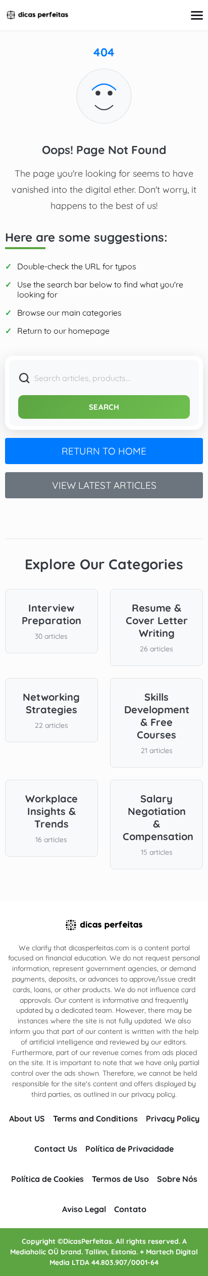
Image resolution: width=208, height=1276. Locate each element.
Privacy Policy (172, 1118)
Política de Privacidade (129, 1149)
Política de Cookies (47, 1179)
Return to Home (104, 451)
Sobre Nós (177, 1179)
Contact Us (55, 1149)
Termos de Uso (120, 1179)
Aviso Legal (84, 1209)
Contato (130, 1209)
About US (27, 1118)
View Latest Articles (104, 485)
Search (104, 407)
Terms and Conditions (95, 1118)
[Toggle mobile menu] (197, 15)
